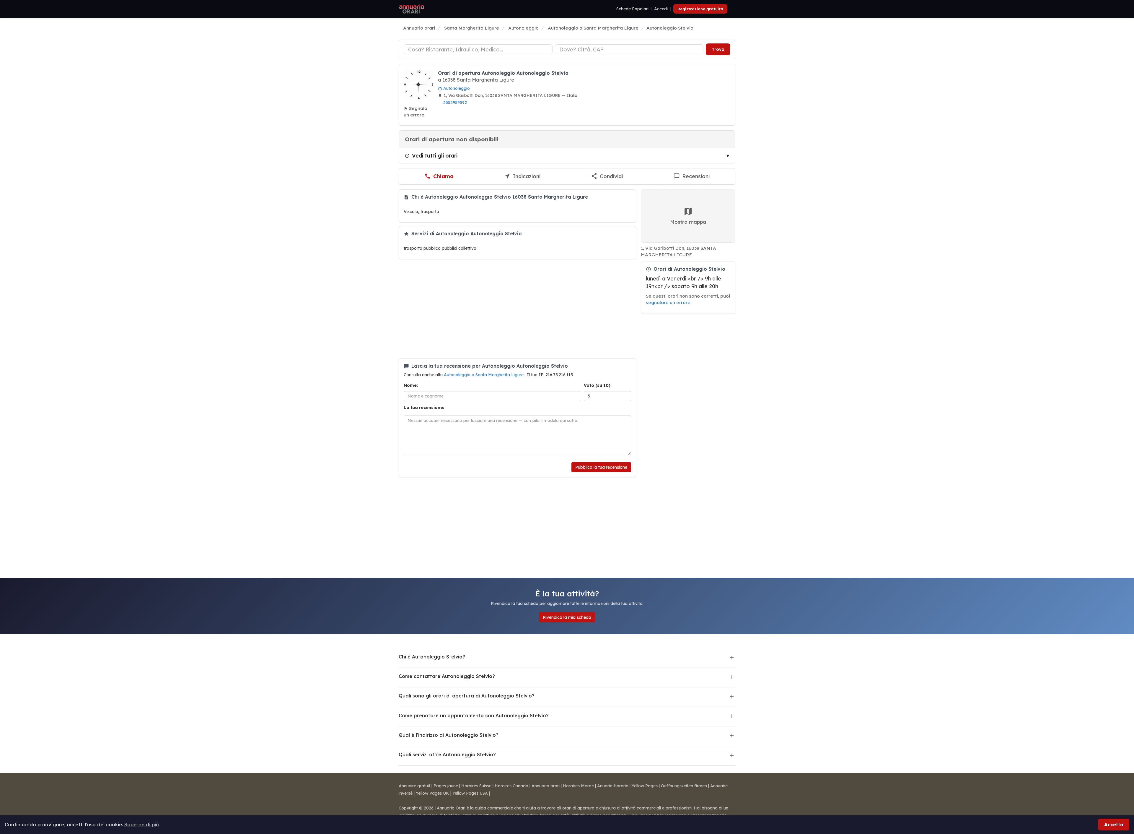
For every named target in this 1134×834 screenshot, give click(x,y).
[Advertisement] (517, 308)
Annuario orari (546, 785)
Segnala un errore (415, 112)
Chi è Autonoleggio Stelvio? (432, 657)
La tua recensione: (424, 407)
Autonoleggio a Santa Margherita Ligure (484, 374)
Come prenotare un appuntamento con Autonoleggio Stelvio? (474, 715)
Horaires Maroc (578, 785)
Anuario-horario (612, 785)
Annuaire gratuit (414, 785)
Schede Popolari (632, 9)
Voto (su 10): (598, 385)
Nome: (411, 385)
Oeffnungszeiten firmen (684, 785)
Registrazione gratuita (700, 9)
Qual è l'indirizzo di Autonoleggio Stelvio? (448, 735)
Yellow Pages (645, 785)
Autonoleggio (456, 88)
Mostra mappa (688, 222)
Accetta (1113, 824)
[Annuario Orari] (411, 9)
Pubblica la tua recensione (601, 467)
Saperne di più (141, 824)
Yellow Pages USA (470, 793)
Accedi (661, 9)
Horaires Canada (511, 785)
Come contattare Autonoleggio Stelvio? (447, 676)
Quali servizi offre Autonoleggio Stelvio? (447, 754)
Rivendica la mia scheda (567, 617)
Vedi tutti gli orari (434, 155)
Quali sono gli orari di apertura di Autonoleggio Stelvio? (467, 696)
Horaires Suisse (476, 785)
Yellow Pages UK (432, 793)
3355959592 (455, 102)
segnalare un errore (668, 302)
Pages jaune (446, 785)
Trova (718, 49)
